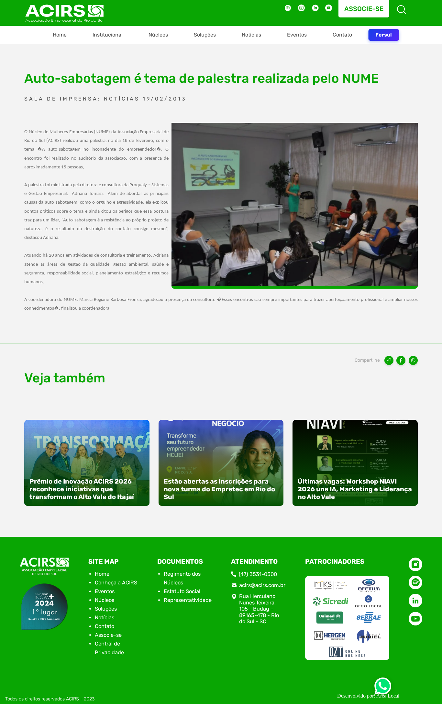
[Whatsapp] (382, 688)
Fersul (383, 35)
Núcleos (158, 35)
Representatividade (188, 600)
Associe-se (363, 9)
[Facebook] (400, 360)
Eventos (297, 35)
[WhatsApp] (413, 360)
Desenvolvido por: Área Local (368, 696)
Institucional (108, 35)
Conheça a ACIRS (116, 583)
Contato (342, 35)
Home (60, 35)
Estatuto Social (182, 591)
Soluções (205, 35)
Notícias (251, 35)
